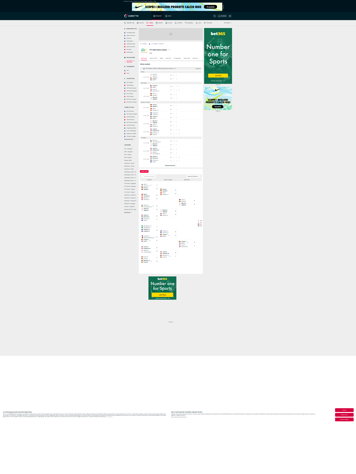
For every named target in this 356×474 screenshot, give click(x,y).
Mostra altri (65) (128, 139)
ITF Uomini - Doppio (157, 43)
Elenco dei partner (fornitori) (178, 417)
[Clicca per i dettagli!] (171, 77)
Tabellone (187, 58)
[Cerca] (215, 16)
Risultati (168, 58)
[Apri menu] (230, 16)
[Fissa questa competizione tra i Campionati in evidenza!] (169, 49)
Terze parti (109, 416)
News (161, 58)
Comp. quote (153, 58)
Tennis (144, 43)
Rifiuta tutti (344, 414)
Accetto (344, 410)
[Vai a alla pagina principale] (134, 16)
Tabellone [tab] (144, 171)
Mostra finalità (344, 419)
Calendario (177, 58)
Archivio (195, 58)
